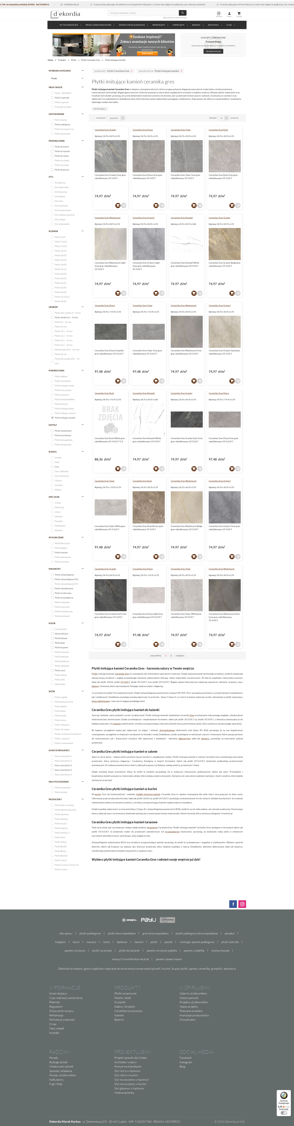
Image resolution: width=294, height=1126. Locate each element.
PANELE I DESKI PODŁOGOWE (98, 25)
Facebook (186, 1058)
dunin (76, 942)
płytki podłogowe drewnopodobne (197, 933)
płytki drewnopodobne (122, 933)
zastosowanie (56, 114)
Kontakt (54, 1033)
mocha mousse (220, 950)
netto (106, 942)
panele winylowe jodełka (162, 950)
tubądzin (60, 942)
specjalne (54, 497)
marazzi (91, 942)
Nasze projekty (189, 1006)
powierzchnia (56, 370)
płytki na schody (102, 950)
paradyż (230, 933)
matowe (117, 723)
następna (180, 655)
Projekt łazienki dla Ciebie (130, 1058)
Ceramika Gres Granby (105, 129)
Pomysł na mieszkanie (127, 1066)
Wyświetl (213, 118)
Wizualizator (188, 1019)
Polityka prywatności (62, 1019)
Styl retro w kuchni (126, 1075)
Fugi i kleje (55, 1084)
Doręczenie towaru (61, 1011)
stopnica (205, 738)
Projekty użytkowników (194, 1002)
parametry (55, 569)
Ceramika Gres (122, 673)
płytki (153, 942)
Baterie (119, 1019)
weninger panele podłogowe (197, 942)
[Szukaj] (183, 13)
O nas (52, 1024)
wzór (52, 691)
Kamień (119, 1015)
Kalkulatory (56, 1079)
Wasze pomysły (189, 998)
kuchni (98, 794)
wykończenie (56, 537)
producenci (55, 799)
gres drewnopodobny (156, 933)
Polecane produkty (191, 1011)
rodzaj (53, 452)
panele (168, 942)
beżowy (95, 686)
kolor (52, 623)
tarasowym (152, 827)
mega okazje (55, 87)
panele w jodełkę (194, 950)
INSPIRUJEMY (179, 25)
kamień (139, 942)
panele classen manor (169, 959)
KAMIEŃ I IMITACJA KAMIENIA (132, 25)
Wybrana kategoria (60, 71)
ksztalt (53, 425)
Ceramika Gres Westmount (107, 217)
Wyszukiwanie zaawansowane (175, 17)
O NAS (229, 25)
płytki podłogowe (90, 933)
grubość (53, 307)
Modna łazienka (124, 1092)
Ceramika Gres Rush (218, 129)
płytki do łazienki (129, 950)
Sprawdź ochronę (213, 51)
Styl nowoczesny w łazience (131, 1079)
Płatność (54, 1002)
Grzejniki (120, 1002)
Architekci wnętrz (125, 1062)
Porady (53, 1058)
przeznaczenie (57, 141)
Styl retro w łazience (127, 1071)
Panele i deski (122, 998)
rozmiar (53, 231)
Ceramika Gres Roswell (182, 217)
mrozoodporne (172, 831)
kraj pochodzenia (59, 782)
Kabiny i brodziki (124, 1006)
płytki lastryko (230, 942)
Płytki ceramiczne (69, 25)
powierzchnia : (159, 70)
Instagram (186, 1062)
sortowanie (100, 118)
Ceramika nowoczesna (128, 1011)
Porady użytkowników (62, 1075)
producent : (111, 70)
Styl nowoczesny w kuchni (130, 1084)
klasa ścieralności (59, 750)
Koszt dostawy (58, 993)
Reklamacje (56, 1015)
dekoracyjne (184, 738)
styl (51, 177)
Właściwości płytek (61, 1066)
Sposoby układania (60, 1071)
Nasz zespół (56, 1028)
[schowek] (123, 205)
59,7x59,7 (125, 682)
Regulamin (55, 1006)
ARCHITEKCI (213, 25)
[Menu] (289, 1092)
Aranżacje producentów (194, 1015)
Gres (192, 715)
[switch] (284, 1113)
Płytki (94, 673)
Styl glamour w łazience (129, 1088)
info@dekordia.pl (45, 4)
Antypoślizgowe (167, 730)
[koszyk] (118, 205)
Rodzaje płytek (58, 1062)
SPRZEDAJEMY (158, 25)
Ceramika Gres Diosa (143, 129)
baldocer (122, 942)
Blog (182, 1066)
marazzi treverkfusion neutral (130, 959)
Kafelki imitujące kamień (148, 794)
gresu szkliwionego (101, 701)
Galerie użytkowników (193, 993)
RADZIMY (196, 25)
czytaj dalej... (100, 109)
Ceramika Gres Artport (144, 217)
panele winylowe (75, 950)
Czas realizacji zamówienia (65, 998)
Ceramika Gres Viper (181, 129)
